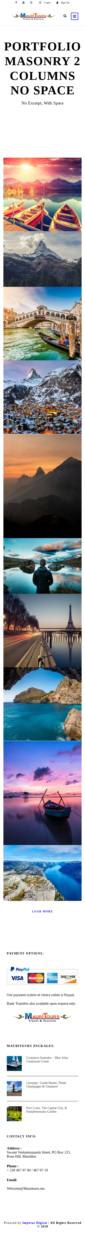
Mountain (34, 804)
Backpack (37, 884)
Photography (49, 577)
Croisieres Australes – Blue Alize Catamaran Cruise (47, 1059)
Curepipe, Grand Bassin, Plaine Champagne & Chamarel (46, 1084)
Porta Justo (42, 262)
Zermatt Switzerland (42, 400)
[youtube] (23, 2)
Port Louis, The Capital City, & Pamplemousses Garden (46, 1110)
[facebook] (16, 2)
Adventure (37, 205)
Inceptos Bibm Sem (42, 197)
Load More (42, 911)
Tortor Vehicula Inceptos (42, 489)
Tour (51, 205)
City (51, 335)
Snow (51, 270)
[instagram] (31, 2)
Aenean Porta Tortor (42, 796)
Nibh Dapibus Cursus (42, 876)
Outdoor (51, 804)
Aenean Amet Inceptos (42, 569)
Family (31, 577)
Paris (31, 641)
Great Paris (42, 633)
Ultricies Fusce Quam (42, 327)
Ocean (37, 408)
